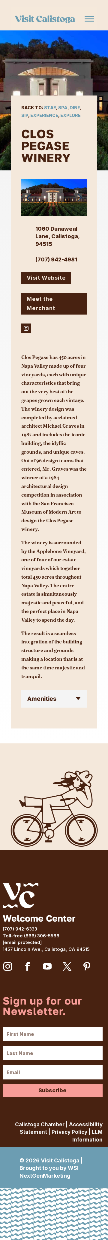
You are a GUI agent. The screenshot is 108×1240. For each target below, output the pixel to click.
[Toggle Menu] (89, 19)
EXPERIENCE (44, 115)
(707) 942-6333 (20, 929)
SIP (24, 115)
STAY (50, 107)
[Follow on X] (67, 966)
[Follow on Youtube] (47, 966)
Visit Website (46, 278)
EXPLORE (70, 115)
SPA (63, 107)
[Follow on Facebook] (27, 966)
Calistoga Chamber (39, 1124)
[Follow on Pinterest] (87, 966)
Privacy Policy (69, 1132)
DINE (75, 107)
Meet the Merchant (41, 303)
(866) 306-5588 (41, 936)
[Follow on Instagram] (26, 328)
